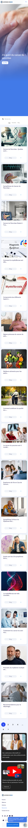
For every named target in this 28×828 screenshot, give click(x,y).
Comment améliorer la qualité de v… (13, 409)
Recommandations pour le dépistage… (12, 705)
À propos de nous (5, 810)
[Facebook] (12, 816)
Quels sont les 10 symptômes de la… (13, 557)
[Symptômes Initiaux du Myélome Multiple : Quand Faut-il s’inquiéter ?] (14, 498)
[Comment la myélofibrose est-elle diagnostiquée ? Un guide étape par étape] (14, 239)
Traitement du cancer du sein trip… (13, 631)
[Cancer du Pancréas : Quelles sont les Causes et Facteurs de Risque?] (14, 128)
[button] (17, 819)
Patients (4, 799)
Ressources (4, 807)
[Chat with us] (25, 825)
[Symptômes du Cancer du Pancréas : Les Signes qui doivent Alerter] (14, 165)
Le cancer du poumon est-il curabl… (12, 446)
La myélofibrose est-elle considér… (11, 594)
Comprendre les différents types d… (12, 298)
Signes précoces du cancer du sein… (13, 335)
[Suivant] (8, 729)
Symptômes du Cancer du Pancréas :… (12, 187)
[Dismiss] (26, 817)
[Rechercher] (3, 119)
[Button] (21, 157)
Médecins (4, 802)
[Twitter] (2, 816)
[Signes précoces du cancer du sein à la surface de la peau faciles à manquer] (14, 313)
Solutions (4, 805)
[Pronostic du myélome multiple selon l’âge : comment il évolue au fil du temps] (14, 646)
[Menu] (26, 2)
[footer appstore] (7, 820)
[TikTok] (7, 816)
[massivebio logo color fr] (7, 2)
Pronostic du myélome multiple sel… (13, 668)
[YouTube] (10, 816)
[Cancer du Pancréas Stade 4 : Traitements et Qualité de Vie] (14, 202)
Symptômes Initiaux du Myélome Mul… (11, 520)
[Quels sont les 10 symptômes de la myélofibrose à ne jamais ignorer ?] (14, 535)
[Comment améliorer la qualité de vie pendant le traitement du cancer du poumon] (14, 387)
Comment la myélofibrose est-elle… (13, 261)
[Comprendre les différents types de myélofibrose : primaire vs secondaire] (14, 276)
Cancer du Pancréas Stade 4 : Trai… (13, 224)
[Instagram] (5, 816)
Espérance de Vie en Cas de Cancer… (12, 483)
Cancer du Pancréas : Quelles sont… (13, 150)
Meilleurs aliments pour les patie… (12, 372)
